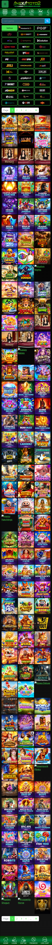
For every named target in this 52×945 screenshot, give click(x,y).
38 (36, 110)
